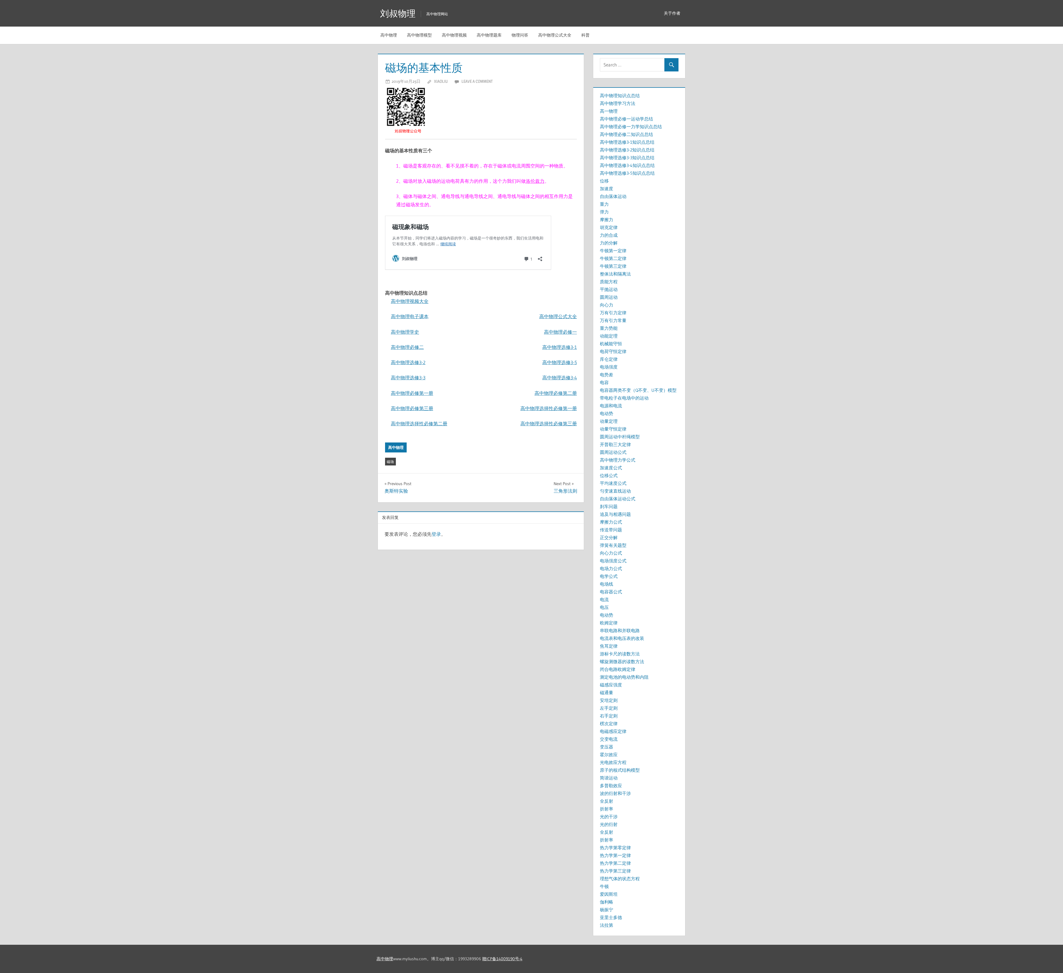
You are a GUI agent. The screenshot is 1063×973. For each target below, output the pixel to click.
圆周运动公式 (613, 452)
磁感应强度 (611, 685)
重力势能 (609, 328)
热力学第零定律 (615, 847)
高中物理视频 (454, 35)
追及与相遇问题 (615, 514)
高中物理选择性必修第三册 (548, 423)
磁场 (390, 461)
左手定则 (609, 708)
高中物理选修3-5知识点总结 (627, 173)
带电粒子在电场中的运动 (624, 398)
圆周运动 (609, 297)
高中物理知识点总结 (620, 95)
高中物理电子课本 (410, 316)
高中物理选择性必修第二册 (419, 423)
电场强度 (609, 367)
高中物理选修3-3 (408, 377)
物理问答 (520, 35)
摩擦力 (606, 219)
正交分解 (609, 537)
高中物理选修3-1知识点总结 (627, 142)
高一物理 (609, 111)
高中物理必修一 (560, 332)
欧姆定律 (609, 623)
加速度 (606, 188)
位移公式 (609, 475)
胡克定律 (609, 227)
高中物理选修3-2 (408, 362)
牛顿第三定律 (613, 266)
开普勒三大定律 (615, 444)
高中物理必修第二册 (556, 393)
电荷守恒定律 (613, 351)
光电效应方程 (613, 762)
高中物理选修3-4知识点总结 (627, 165)
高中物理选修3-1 (559, 347)
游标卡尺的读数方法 (620, 654)
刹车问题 (609, 506)
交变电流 (609, 739)
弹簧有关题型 (613, 545)
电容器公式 (611, 591)
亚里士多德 (611, 917)
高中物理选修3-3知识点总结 (627, 157)
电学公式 (609, 576)
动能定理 (609, 336)
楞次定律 (609, 723)
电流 (604, 599)
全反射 (606, 801)
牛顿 (604, 886)
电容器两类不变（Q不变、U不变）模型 (638, 390)
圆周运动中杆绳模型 (620, 436)
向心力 (606, 305)
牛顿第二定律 (613, 258)
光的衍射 (609, 824)
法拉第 (606, 925)
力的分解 (609, 243)
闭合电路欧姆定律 (617, 669)
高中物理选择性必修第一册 (548, 408)
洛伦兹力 (535, 181)
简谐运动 (609, 778)
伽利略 (606, 902)
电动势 (606, 413)
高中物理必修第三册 (412, 408)
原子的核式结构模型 (620, 770)
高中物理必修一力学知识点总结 (631, 126)
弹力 (604, 212)
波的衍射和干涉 (615, 793)
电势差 (606, 374)
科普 (585, 35)
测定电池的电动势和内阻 (624, 677)
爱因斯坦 (609, 894)
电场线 (606, 584)
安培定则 (609, 700)
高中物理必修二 (407, 347)
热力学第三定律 (615, 871)
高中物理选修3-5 (559, 362)
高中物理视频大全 (410, 301)
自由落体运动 (613, 196)
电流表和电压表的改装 (622, 638)
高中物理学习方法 (617, 103)
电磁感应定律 (613, 731)
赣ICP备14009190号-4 (502, 958)
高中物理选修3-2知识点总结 (627, 150)
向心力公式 (611, 553)
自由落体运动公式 (617, 498)
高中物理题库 (489, 35)
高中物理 (388, 35)
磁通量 (606, 692)
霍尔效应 (609, 754)
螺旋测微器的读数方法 (622, 661)
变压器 (606, 747)
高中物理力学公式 (617, 460)
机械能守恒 (611, 343)
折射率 (606, 809)
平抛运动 (609, 289)
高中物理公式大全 (554, 35)
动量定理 (609, 421)
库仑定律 (609, 359)
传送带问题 (611, 529)
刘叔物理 (398, 13)
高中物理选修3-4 (559, 377)
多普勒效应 (611, 785)
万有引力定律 (613, 312)
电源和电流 (611, 405)
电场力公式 (611, 568)
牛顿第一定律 (613, 250)
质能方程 (609, 281)
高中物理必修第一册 (412, 393)
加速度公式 (611, 467)
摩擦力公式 (611, 522)
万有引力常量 (613, 320)
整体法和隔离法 (615, 274)
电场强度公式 (613, 560)
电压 (604, 607)
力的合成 (609, 235)
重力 (604, 204)
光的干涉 (609, 816)
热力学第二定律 (615, 863)
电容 (604, 382)
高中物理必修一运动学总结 (626, 119)
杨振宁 (606, 909)
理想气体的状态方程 (620, 878)
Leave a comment (477, 81)
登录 (436, 534)
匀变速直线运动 (615, 491)
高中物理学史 (405, 332)
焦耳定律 (609, 646)
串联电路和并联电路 (620, 630)
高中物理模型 (419, 35)
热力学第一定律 (615, 855)
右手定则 (609, 716)
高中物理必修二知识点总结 (626, 134)
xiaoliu (441, 81)
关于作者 (672, 13)
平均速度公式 (613, 483)
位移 (604, 181)
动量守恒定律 (613, 429)
